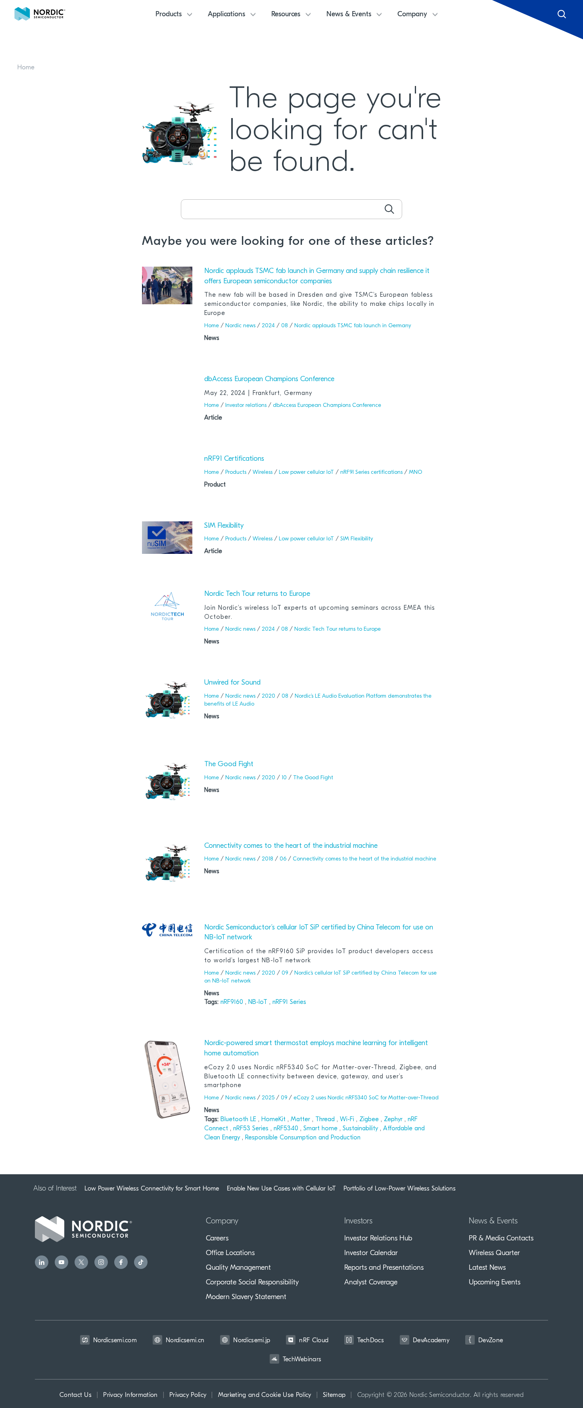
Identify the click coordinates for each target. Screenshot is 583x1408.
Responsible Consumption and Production (303, 1138)
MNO (415, 472)
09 (285, 973)
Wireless (262, 472)
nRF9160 (233, 1002)
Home (26, 68)
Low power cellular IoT (306, 472)
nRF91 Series (289, 1002)
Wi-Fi (348, 1119)
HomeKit (274, 1119)
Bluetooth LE (239, 1119)
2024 (268, 326)
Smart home (321, 1129)
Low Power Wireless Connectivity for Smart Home (151, 1188)
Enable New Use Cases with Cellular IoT (281, 1188)
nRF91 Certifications (234, 459)
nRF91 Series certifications (371, 472)
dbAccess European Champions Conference (269, 379)
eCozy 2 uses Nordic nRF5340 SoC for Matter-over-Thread (366, 1098)
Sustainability (361, 1129)
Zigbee (370, 1119)
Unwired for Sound (232, 683)
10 (284, 778)
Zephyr (394, 1119)
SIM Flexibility (224, 526)
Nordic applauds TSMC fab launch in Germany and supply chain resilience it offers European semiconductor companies (317, 276)
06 (283, 859)
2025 (268, 1098)
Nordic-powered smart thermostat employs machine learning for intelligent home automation (316, 1048)
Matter (301, 1119)
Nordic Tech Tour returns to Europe (257, 594)
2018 (267, 859)
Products (235, 472)
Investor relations (246, 405)
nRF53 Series (251, 1129)
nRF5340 (287, 1129)
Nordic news (240, 326)
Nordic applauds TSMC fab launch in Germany (352, 326)
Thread (326, 1119)
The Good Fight (228, 764)
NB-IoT (258, 1002)
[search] (389, 209)
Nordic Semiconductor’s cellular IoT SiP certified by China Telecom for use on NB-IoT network (318, 933)
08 (284, 326)
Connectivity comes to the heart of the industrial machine (291, 846)
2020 (268, 696)
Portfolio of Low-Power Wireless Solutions (399, 1188)
